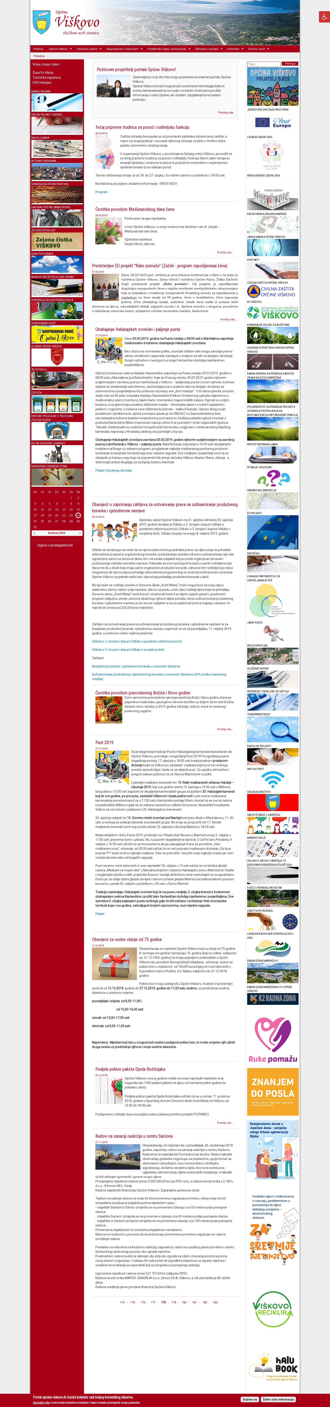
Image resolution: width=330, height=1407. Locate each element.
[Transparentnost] (273, 741)
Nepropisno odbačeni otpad (49, 466)
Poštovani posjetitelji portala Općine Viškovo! (136, 69)
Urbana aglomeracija (261, 490)
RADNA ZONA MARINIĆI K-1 (263, 960)
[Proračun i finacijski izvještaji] (273, 709)
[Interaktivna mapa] (57, 179)
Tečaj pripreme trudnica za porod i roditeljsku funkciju (142, 127)
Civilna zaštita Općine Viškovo (267, 282)
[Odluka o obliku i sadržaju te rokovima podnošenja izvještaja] (273, 883)
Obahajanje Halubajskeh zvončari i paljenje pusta (137, 329)
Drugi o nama (40, 137)
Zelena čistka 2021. (43, 230)
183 (215, 1302)
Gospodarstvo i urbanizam (121, 49)
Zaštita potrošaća (260, 910)
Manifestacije (256, 837)
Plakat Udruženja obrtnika (113, 470)
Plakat (99, 914)
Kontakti (253, 259)
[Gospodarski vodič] (57, 341)
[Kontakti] (273, 278)
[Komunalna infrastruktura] (57, 202)
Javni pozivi (254, 622)
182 (204, 1302)
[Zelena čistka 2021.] (57, 248)
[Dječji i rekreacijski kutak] (273, 906)
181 (194, 1302)
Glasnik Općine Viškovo (46, 346)
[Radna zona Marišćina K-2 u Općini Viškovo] (273, 1004)
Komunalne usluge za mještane (268, 324)
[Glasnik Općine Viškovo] (57, 364)
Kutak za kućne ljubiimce (48, 443)
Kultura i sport (255, 49)
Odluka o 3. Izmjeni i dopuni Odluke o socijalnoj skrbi (128, 649)
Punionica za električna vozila (52, 300)
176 (143, 1302)
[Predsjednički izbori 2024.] (273, 209)
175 (132, 1302)
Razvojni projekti (259, 746)
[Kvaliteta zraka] (57, 272)
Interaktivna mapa (43, 161)
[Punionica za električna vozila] (57, 318)
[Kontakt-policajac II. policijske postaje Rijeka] (57, 438)
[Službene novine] (273, 686)
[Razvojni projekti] (273, 764)
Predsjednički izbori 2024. (263, 175)
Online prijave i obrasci (46, 114)
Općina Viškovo (57, 49)
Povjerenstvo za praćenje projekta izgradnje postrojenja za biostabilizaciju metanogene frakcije (272, 411)
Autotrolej (39, 369)
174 (122, 1302)
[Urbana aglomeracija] (273, 508)
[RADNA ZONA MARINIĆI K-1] (273, 982)
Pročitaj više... (225, 252)
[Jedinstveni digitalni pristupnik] (273, 132)
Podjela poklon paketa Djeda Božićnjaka (130, 1069)
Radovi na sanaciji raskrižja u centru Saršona (134, 1136)
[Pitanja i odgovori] (273, 485)
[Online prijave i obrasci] (57, 132)
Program (101, 192)
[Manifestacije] (273, 856)
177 (153, 1302)
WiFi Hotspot (255, 769)
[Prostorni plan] (273, 663)
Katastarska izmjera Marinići (266, 214)
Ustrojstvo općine (86, 49)
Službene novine (258, 668)
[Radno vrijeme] (57, 109)
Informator (232, 49)
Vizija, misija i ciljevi (46, 64)
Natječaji (253, 553)
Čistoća (36, 392)
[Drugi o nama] (57, 156)
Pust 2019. (104, 742)
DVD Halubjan (42, 82)
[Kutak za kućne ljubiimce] (57, 461)
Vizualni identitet (259, 792)
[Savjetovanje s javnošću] (273, 833)
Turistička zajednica (47, 77)
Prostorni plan (257, 645)
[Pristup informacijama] (273, 462)
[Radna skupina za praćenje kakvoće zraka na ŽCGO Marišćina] (273, 402)
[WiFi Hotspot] (273, 787)
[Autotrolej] (57, 387)
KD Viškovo (254, 301)
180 (184, 1302)
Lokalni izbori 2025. (260, 137)
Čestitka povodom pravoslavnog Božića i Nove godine (142, 693)
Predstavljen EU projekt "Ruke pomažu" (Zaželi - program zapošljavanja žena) (159, 265)
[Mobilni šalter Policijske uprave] (57, 295)
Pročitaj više (225, 112)
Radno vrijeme (41, 91)
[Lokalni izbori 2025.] (273, 170)
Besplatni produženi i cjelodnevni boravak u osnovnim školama (136, 666)
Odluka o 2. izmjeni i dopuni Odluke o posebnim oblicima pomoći (137, 641)
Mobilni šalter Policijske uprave (52, 277)
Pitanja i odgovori (259, 467)
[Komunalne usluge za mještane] (273, 343)
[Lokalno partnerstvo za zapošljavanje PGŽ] (273, 618)
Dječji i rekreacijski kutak (264, 887)
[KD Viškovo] (273, 320)
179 (174, 1302)
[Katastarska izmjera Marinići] (273, 232)
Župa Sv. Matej (43, 72)
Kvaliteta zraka (42, 253)
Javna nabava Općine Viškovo (266, 237)
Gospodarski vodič (43, 323)
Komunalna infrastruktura (49, 184)
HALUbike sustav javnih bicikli (50, 207)
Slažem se (250, 1399)
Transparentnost (259, 714)
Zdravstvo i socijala (205, 49)
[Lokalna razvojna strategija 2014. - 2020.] (273, 956)
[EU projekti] (273, 548)
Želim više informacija (278, 1399)
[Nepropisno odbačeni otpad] (57, 484)
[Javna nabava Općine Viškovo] (273, 255)
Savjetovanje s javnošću (263, 814)
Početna (38, 49)
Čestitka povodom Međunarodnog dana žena (134, 209)
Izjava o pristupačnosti (54, 545)
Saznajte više (41, 1402)
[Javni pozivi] (273, 640)
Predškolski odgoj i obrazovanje (165, 49)
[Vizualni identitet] (273, 810)
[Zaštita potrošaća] (273, 929)
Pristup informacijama (262, 444)
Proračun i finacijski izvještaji (268, 691)
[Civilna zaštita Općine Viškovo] (273, 297)
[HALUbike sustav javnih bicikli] (57, 225)
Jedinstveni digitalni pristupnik (268, 109)
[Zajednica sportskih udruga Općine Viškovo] (273, 368)
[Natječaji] (273, 571)
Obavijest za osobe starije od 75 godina (127, 939)
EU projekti (254, 513)
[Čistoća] (57, 411)
